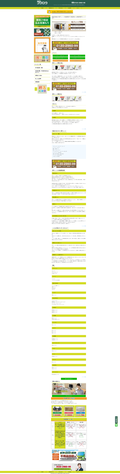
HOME (42, 8)
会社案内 (69, 8)
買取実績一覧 (51, 8)
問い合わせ (61, 8)
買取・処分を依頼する (69, 378)
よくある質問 (38, 78)
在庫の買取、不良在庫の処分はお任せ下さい (42, 71)
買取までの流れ (39, 75)
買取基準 (37, 81)
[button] (42, 89)
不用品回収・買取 (39, 67)
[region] (42, 89)
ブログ (78, 8)
